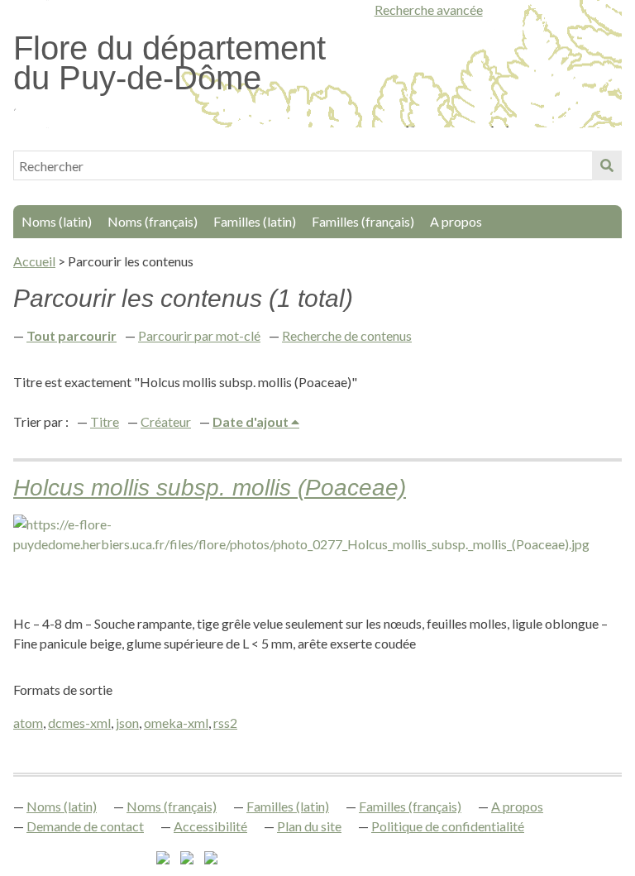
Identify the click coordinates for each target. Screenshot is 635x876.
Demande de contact (85, 826)
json (127, 722)
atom (28, 722)
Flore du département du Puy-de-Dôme (169, 63)
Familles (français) (363, 221)
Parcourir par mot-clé (199, 335)
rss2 (225, 722)
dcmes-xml (79, 722)
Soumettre (607, 165)
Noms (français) (152, 221)
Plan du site (309, 826)
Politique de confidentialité (447, 826)
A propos (456, 221)
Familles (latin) (254, 221)
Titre (104, 421)
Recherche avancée (429, 9)
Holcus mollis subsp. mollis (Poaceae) (209, 487)
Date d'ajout (251, 421)
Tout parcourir (71, 335)
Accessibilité (210, 826)
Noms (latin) (56, 221)
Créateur (166, 421)
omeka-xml (176, 722)
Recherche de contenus (347, 335)
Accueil (34, 261)
